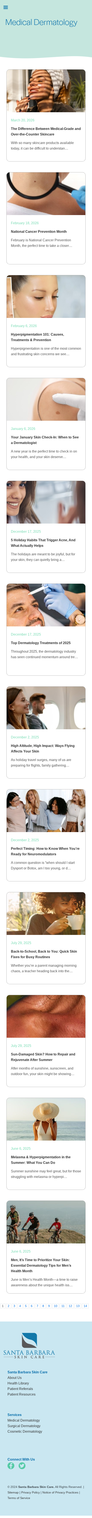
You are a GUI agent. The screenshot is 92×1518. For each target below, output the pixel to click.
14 (85, 1306)
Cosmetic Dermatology (24, 1431)
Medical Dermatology (23, 1420)
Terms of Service (18, 1498)
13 (78, 1306)
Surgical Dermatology (23, 1426)
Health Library (18, 1383)
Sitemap (13, 1492)
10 (55, 1306)
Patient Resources (21, 1394)
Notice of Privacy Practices (60, 1492)
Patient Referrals (20, 1389)
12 (70, 1306)
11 (63, 1306)
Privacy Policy (30, 1492)
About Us (14, 1378)
